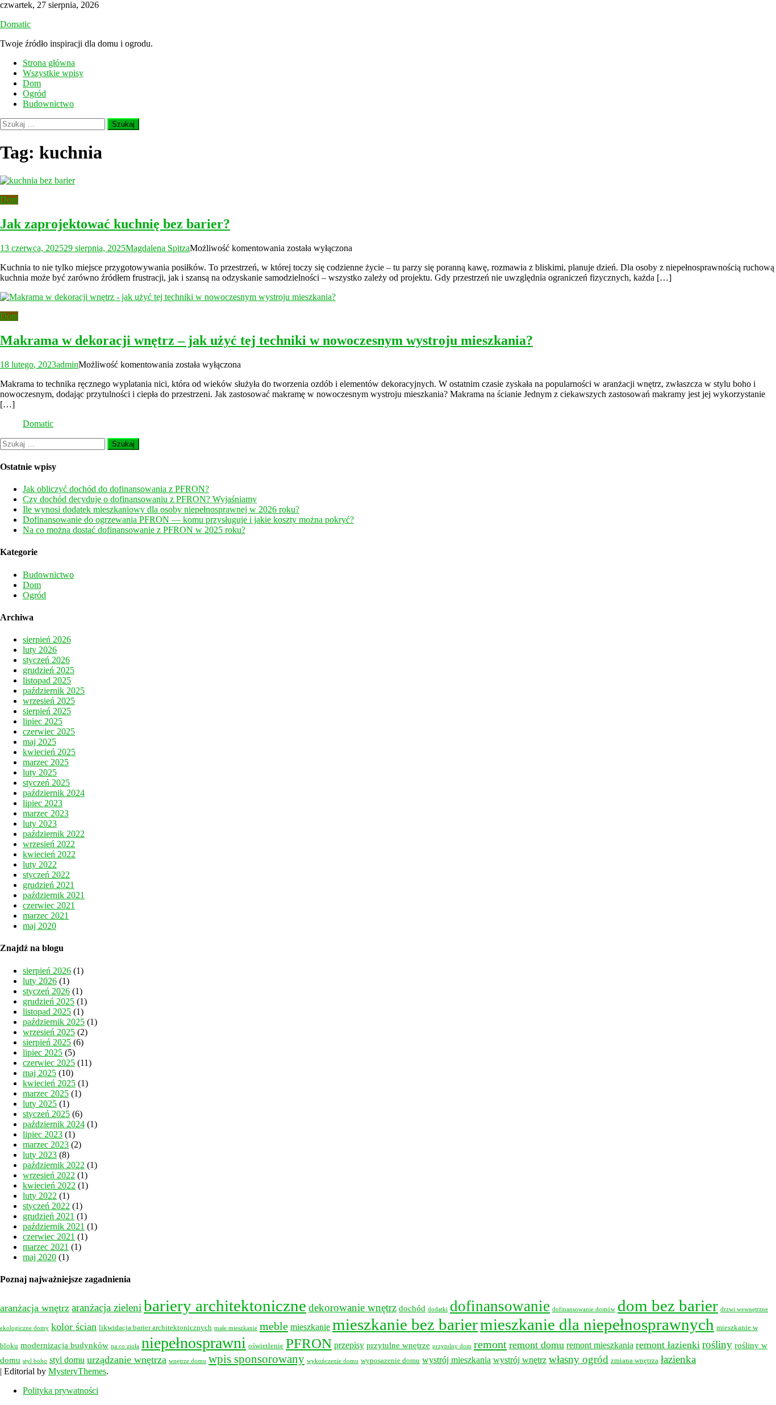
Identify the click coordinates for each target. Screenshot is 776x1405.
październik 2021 (54, 895)
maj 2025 (39, 742)
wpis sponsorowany (256, 1359)
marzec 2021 (46, 915)
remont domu (536, 1344)
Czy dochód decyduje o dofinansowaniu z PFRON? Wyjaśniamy (140, 499)
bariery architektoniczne (225, 1305)
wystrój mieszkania (456, 1360)
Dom (32, 83)
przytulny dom (452, 1346)
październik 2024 (54, 793)
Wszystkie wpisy (53, 73)
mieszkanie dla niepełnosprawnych (597, 1324)
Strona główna (49, 63)
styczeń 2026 (46, 660)
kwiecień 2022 (49, 854)
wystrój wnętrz (519, 1360)
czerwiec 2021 (49, 905)
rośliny (717, 1344)
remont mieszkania (599, 1345)
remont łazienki (668, 1344)
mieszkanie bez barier (405, 1324)
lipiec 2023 (42, 803)
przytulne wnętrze (398, 1345)
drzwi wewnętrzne (744, 1309)
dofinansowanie (500, 1306)
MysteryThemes (77, 1371)
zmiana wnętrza (634, 1361)
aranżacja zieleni (106, 1308)
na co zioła (125, 1346)
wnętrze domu (187, 1361)
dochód (412, 1308)
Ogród (34, 93)
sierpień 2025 (47, 711)
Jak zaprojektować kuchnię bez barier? (115, 223)
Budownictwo (48, 104)
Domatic (15, 24)
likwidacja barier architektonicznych (155, 1328)
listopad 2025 (47, 680)
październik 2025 (54, 690)
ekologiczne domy (24, 1328)
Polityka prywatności (60, 1390)
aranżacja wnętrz (34, 1308)
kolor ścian (74, 1326)
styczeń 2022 (46, 874)
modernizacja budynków (64, 1345)
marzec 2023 (46, 813)
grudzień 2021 (48, 885)
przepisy (349, 1345)
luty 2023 (40, 823)
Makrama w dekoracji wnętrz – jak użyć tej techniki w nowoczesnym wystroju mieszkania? (266, 340)
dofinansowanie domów (583, 1309)
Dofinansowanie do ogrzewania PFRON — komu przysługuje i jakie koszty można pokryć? (188, 519)
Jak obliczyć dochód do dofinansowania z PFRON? (116, 489)
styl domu (67, 1360)
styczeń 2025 (46, 782)
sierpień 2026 (47, 639)
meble (274, 1326)
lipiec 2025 (42, 721)
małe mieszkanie (235, 1328)
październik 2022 (54, 834)
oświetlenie (265, 1346)
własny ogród (578, 1359)
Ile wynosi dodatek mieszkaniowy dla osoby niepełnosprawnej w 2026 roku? (161, 509)
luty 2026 (40, 649)
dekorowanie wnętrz (352, 1308)
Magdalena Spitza (158, 248)
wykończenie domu (332, 1361)
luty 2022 (40, 864)
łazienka (678, 1359)
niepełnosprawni (193, 1343)
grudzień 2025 (48, 670)
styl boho (35, 1361)
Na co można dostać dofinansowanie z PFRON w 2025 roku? (134, 530)
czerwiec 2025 (49, 731)
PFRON (309, 1343)
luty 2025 (40, 772)
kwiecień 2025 (49, 752)
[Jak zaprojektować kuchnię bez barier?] (388, 181)
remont (490, 1344)
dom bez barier (668, 1305)
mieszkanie (310, 1327)
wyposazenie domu (390, 1361)
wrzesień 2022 (49, 844)
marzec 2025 (46, 762)
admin (67, 364)
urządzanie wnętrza (126, 1359)
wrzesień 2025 (49, 701)
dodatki (438, 1309)
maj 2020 (39, 926)
